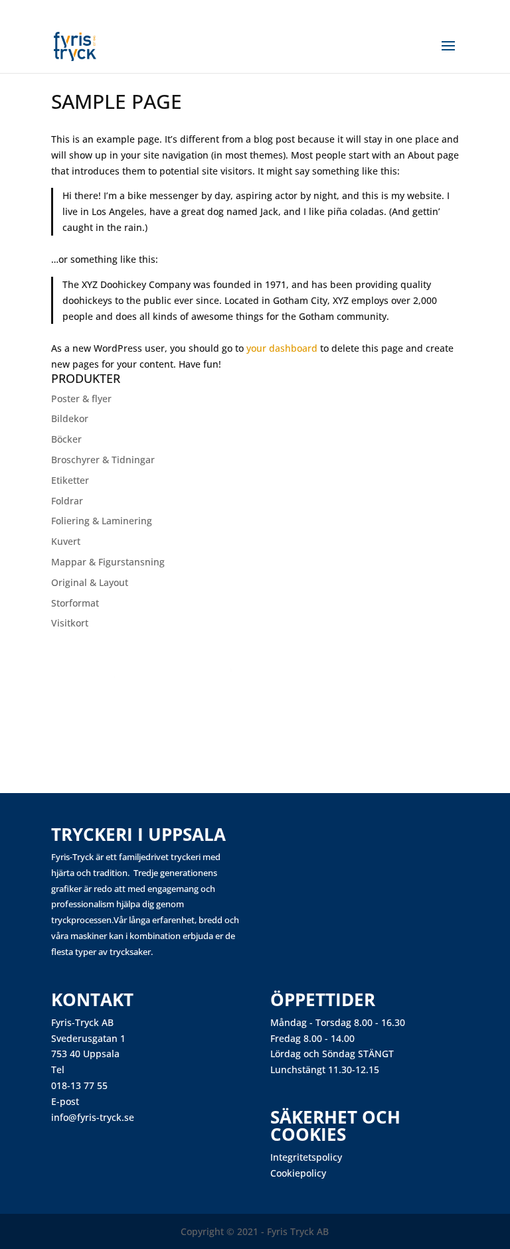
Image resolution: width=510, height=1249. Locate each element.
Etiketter (70, 480)
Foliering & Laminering (101, 520)
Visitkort (69, 623)
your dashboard (281, 348)
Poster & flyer (81, 398)
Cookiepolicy (298, 1173)
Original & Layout (89, 582)
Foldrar (67, 500)
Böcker (66, 439)
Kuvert (65, 541)
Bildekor (69, 418)
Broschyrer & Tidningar (103, 459)
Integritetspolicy (306, 1157)
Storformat (75, 603)
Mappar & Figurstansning (108, 561)
